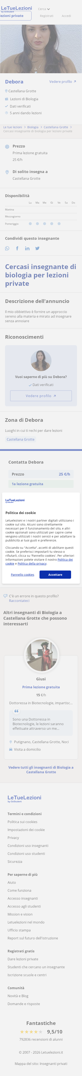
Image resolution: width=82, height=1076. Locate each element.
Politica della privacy (32, 564)
